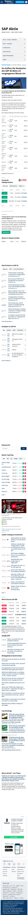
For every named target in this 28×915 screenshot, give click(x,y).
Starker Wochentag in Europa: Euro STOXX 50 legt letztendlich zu (16, 286)
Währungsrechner (8, 898)
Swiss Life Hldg (6, 482)
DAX (22, 886)
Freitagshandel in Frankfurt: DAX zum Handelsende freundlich (16, 298)
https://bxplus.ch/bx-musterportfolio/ (11, 526)
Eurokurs (12, 893)
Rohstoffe (5, 896)
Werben (14, 871)
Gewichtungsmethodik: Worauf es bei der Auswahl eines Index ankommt (16, 645)
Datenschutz (20, 871)
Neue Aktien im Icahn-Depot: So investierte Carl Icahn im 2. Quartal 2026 (13, 700)
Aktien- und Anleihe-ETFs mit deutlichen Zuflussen (18, 582)
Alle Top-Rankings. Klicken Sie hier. (11, 750)
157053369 (24, 197)
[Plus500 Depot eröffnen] (8, 2)
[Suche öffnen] (26, 2)
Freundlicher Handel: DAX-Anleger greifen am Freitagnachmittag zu (17, 316)
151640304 (24, 201)
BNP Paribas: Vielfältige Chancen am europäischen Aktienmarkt (18, 555)
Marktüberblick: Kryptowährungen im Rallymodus (17, 561)
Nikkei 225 (13, 889)
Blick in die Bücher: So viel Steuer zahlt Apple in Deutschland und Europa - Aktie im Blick (13, 694)
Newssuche (6, 445)
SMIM (17, 886)
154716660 (24, 193)
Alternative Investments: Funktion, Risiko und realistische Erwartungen (15, 651)
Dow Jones (14, 887)
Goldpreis (9, 891)
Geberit (4, 470)
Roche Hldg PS (6, 476)
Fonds (4, 894)
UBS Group (5, 485)
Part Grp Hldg (5, 479)
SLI (14, 886)
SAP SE (5, 95)
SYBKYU (24, 608)
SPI (11, 886)
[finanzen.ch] (9, 1)
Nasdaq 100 (6, 889)
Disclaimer (20, 873)
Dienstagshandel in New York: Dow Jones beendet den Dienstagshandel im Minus (13, 668)
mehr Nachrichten (7, 321)
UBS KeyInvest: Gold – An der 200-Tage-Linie (18, 566)
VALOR (3, 32)
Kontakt (5, 869)
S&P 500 (20, 889)
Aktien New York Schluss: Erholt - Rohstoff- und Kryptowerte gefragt (13, 664)
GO (24, 448)
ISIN (12, 32)
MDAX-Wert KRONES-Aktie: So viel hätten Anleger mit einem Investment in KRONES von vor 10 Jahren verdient (13, 673)
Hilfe (13, 869)
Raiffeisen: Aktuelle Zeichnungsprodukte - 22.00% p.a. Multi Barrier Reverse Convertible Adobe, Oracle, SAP (18, 547)
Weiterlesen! (6, 232)
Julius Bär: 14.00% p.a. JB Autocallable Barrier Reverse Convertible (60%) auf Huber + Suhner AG (18, 576)
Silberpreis (19, 893)
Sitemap (5, 875)
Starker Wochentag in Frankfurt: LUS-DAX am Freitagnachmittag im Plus (17, 310)
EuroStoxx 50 (6, 887)
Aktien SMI (5, 886)
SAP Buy (8, 334)
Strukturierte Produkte (14, 894)
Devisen (20, 891)
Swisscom (4, 491)
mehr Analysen (6, 360)
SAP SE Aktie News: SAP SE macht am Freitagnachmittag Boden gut (16, 304)
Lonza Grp (4, 473)
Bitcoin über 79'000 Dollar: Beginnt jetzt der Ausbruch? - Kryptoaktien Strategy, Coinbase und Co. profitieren (13, 688)
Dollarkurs (6, 893)
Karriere (5, 871)
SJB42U (24, 621)
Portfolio (12, 896)
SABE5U (24, 617)
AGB (18, 875)
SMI (4, 891)
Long (5, 193)
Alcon (3, 488)
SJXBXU (24, 605)
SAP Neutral (8, 340)
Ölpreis (16, 898)
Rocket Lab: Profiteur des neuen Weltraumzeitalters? (18, 570)
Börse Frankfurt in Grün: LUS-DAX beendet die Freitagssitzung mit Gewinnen (17, 292)
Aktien (15, 891)
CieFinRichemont (6, 467)
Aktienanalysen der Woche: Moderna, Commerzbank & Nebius (18, 539)
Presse (5, 873)
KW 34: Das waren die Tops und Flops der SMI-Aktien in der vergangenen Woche (13, 679)
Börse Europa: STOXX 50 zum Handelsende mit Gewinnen (16, 279)
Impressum (20, 869)
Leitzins (22, 898)
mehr (3, 495)
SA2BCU (24, 624)
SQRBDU (23, 611)
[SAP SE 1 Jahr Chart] (23, 241)
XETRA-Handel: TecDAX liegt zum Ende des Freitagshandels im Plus (16, 274)
